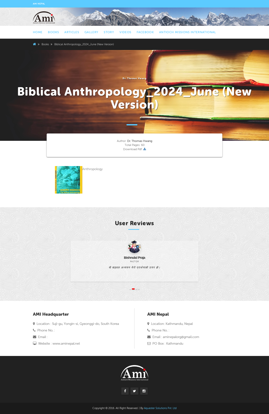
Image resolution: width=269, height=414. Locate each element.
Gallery (91, 32)
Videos (125, 32)
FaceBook (145, 32)
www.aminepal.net (66, 343)
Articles (71, 32)
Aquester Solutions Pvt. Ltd (160, 408)
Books (53, 32)
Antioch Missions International (187, 32)
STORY (109, 32)
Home (37, 32)
